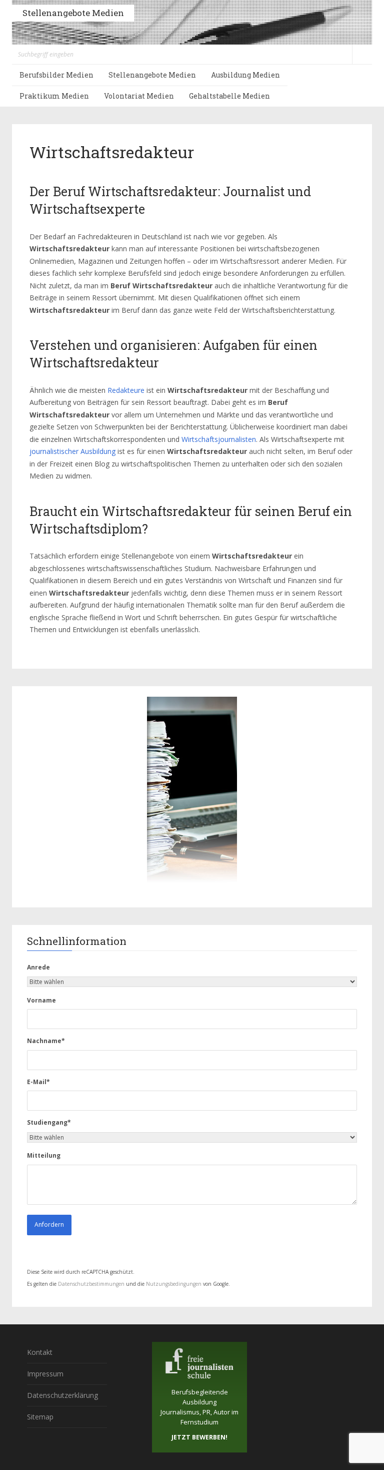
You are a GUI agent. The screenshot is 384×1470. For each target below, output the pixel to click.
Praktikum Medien (54, 96)
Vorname (41, 1000)
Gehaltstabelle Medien (229, 96)
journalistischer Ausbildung (73, 451)
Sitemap (40, 1416)
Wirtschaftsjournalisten (219, 439)
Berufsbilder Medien (57, 75)
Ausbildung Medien (245, 75)
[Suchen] (362, 55)
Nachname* (46, 1041)
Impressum (45, 1373)
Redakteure (126, 390)
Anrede (38, 967)
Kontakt (39, 1352)
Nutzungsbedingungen (174, 1283)
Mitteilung (43, 1155)
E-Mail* (38, 1082)
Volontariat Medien (139, 96)
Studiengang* (49, 1122)
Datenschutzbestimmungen (91, 1283)
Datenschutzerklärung (62, 1395)
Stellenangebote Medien (73, 13)
